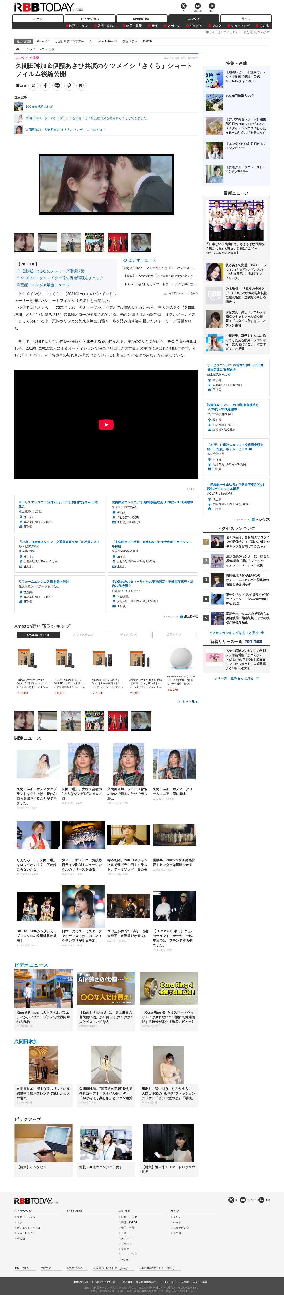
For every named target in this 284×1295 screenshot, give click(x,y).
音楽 (155, 26)
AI (91, 41)
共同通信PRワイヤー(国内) (110, 1268)
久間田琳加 (26, 1041)
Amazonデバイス (38, 635)
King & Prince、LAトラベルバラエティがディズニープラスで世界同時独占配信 (178, 268)
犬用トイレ (174, 634)
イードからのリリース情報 (174, 1282)
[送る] (57, 86)
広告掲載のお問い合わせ (105, 1282)
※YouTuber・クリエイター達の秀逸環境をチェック (60, 278)
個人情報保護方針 (146, 1282)
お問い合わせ (81, 1282)
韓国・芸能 (134, 26)
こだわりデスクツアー (69, 41)
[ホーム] (17, 49)
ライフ (246, 18)
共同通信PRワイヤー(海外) (156, 1268)
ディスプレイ (128, 634)
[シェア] (45, 86)
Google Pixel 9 (107, 41)
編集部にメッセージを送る (183, 293)
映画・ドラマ (78, 26)
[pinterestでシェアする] (69, 86)
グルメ (177, 1217)
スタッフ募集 (200, 1282)
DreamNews (75, 1268)
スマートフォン (26, 1217)
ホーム (38, 18)
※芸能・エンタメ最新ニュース (43, 285)
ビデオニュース (142, 260)
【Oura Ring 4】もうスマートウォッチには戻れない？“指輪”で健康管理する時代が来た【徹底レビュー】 (196, 284)
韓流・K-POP (107, 26)
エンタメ (194, 18)
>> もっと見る (188, 701)
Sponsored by (171, 616)
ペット (177, 1222)
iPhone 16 (42, 41)
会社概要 (127, 1282)
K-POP (147, 41)
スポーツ (174, 26)
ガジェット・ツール (29, 1227)
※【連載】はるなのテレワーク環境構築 (51, 271)
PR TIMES (22, 1268)
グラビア (196, 26)
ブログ (216, 26)
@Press (46, 1268)
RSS (268, 1200)
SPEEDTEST (142, 18)
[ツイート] (33, 86)
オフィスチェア (83, 634)
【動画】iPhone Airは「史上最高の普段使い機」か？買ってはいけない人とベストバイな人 (186, 276)
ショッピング (240, 26)
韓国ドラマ (130, 41)
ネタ (19, 1222)
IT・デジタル (90, 18)
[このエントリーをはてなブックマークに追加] (81, 86)
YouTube (252, 1200)
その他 (264, 26)
